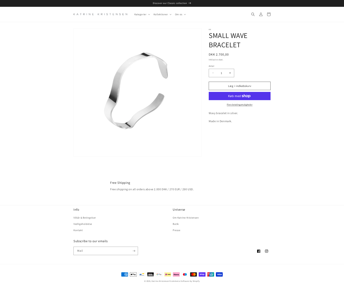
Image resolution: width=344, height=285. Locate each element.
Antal (211, 65)
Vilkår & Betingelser (84, 217)
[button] (141, 14)
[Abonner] (134, 251)
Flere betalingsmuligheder (240, 104)
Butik (176, 224)
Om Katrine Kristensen (186, 217)
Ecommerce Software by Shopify (184, 281)
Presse (176, 230)
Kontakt (78, 230)
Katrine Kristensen (160, 281)
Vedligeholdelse (82, 224)
